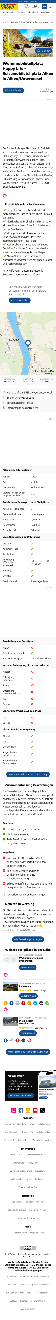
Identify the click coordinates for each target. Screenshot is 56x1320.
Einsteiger (20, 12)
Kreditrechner (23, 1140)
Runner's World (38, 1301)
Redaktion (39, 1179)
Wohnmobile (31, 12)
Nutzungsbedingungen (36, 1154)
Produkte (34, 1)
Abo (20, 1)
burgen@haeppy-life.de (20, 402)
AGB (20, 1154)
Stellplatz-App (44, 1124)
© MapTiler (45, 368)
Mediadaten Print (37, 1232)
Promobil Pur (27, 1132)
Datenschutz (18, 1163)
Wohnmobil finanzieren (42, 1140)
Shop (32, 1124)
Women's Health (28, 1309)
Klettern (44, 1284)
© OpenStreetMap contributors (47, 371)
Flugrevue (33, 1284)
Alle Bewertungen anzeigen (28, 939)
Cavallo (23, 1284)
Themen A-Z (9, 1140)
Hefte (26, 1)
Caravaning (9, 1124)
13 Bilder (45, 50)
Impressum (40, 1171)
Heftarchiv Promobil (34, 1202)
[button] (28, 43)
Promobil (24, 1301)
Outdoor (13, 1301)
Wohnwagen (45, 12)
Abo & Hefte (16, 1202)
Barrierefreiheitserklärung (21, 1171)
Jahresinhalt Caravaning (28, 1218)
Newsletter (22, 1124)
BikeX (44, 1276)
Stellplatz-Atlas (43, 1132)
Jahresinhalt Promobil (38, 1210)
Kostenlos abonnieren (21, 1095)
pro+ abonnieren (12, 1132)
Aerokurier (11, 1276)
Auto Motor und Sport (29, 1276)
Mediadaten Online (19, 1232)
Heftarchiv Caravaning (16, 1210)
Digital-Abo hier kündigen (21, 1179)
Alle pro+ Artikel (8, 12)
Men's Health (26, 1292)
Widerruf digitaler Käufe (28, 1187)
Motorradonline (41, 1292)
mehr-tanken (11, 1292)
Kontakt (11, 1154)
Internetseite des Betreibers (22, 407)
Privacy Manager (34, 1163)
